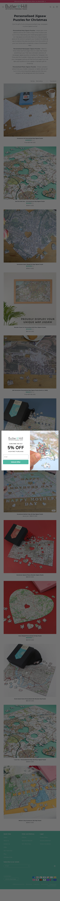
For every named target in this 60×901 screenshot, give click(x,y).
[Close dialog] (56, 432)
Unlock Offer (15, 462)
